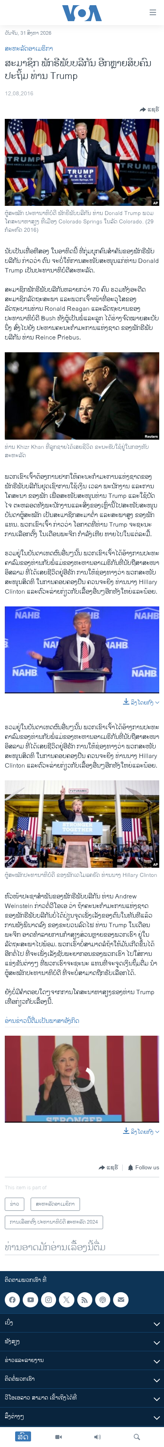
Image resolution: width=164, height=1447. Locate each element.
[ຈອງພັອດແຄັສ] (120, 1299)
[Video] (58, 1437)
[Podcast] (102, 1299)
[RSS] (84, 1299)
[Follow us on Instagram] (48, 1299)
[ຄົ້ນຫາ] (137, 1437)
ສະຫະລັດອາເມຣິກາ (29, 48)
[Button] (149, 109)
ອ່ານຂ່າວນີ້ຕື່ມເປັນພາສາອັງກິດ (42, 1021)
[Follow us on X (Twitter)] (66, 1299)
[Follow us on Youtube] (30, 1299)
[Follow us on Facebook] (12, 1299)
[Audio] (97, 1437)
